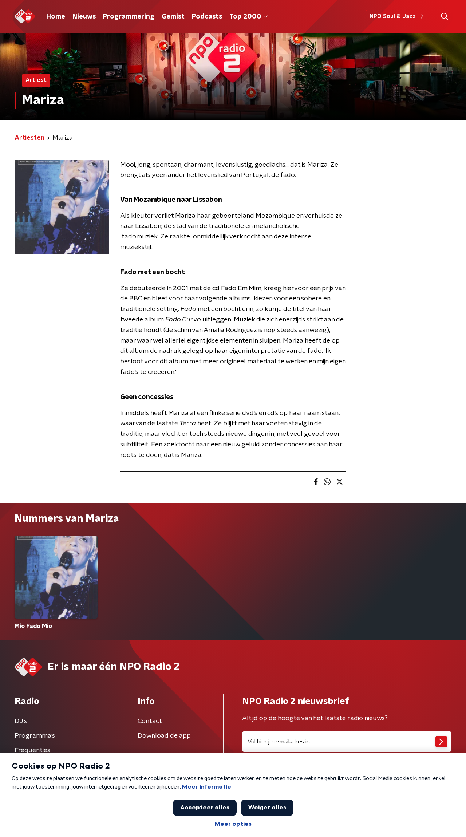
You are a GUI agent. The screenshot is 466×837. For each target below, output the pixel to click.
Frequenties (32, 750)
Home (55, 16)
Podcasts (207, 16)
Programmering (128, 16)
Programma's (35, 736)
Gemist (173, 16)
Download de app (164, 736)
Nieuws (84, 16)
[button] (444, 16)
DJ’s (21, 721)
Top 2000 (245, 16)
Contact (150, 721)
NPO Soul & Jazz (393, 16)
